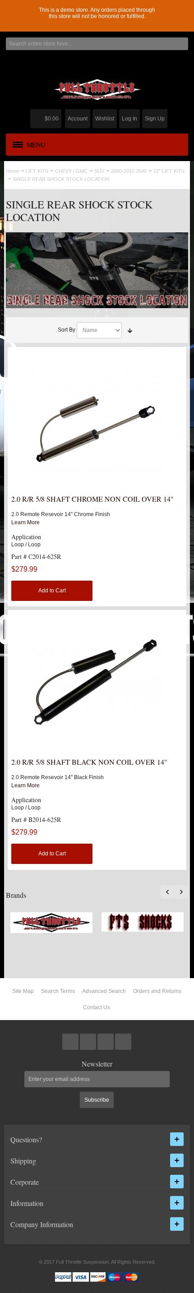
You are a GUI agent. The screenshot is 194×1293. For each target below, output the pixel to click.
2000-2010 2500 (129, 171)
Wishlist (104, 118)
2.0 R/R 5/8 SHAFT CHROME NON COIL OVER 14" (92, 498)
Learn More (25, 522)
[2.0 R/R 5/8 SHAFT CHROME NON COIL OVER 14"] (97, 418)
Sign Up (155, 118)
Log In (129, 118)
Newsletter (97, 1063)
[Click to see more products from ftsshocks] (143, 922)
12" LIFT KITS (169, 171)
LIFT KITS (37, 171)
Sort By (66, 330)
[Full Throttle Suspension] (97, 89)
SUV (99, 171)
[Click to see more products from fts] (51, 922)
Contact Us (96, 1007)
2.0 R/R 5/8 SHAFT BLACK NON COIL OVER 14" (89, 762)
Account (78, 118)
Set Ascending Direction (130, 330)
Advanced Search (104, 991)
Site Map (23, 991)
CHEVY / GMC (71, 171)
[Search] (182, 43)
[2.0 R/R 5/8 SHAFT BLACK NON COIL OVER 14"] (97, 681)
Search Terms (58, 991)
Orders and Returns (157, 991)
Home (12, 171)
